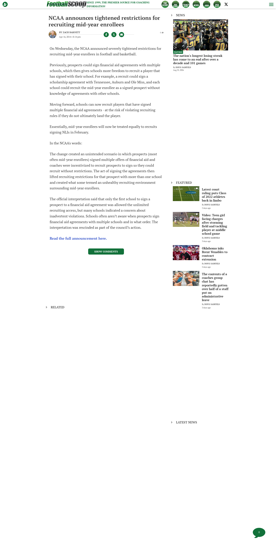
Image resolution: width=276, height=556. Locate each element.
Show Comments (106, 251)
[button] (270, 4)
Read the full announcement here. (79, 238)
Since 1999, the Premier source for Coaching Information (118, 4)
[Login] (6, 4)
